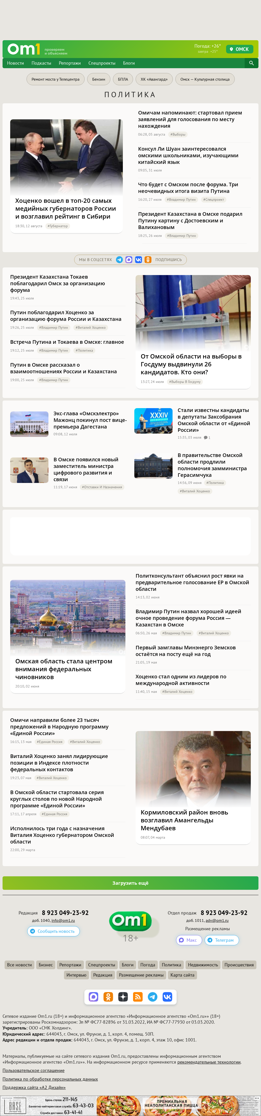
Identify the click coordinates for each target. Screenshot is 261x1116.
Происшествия (239, 965)
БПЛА (123, 79)
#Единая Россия (49, 741)
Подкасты (41, 63)
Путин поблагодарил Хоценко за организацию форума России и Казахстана (66, 315)
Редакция (102, 975)
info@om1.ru (63, 920)
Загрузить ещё (130, 883)
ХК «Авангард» (154, 79)
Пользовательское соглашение (33, 1070)
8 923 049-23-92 (65, 913)
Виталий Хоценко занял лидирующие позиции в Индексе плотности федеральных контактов (59, 763)
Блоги (129, 63)
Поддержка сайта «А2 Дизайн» (34, 1087)
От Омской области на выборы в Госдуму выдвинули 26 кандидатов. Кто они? (191, 364)
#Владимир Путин (181, 199)
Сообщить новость (56, 931)
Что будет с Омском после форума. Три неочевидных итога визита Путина (188, 187)
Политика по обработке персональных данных (50, 1079)
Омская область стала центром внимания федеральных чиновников (63, 669)
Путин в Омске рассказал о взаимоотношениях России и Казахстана (63, 368)
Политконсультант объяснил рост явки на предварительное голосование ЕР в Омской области (192, 582)
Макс (192, 940)
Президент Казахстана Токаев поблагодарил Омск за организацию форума (57, 283)
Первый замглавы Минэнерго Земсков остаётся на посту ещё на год (186, 650)
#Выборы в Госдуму (185, 381)
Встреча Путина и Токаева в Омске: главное (67, 342)
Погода (147, 965)
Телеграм (224, 940)
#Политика (84, 350)
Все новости (19, 965)
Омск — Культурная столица (205, 79)
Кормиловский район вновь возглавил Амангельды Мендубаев (184, 820)
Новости (15, 63)
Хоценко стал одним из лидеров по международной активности (181, 679)
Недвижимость (203, 965)
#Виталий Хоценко (91, 327)
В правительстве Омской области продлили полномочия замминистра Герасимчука (212, 465)
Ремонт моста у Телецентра (56, 79)
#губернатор (58, 226)
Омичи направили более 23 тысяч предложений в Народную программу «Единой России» (59, 727)
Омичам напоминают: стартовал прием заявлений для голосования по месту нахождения (190, 119)
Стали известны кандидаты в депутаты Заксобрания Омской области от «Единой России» (214, 420)
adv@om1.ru (217, 920)
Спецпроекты (101, 63)
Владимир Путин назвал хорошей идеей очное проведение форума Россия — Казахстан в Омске (188, 618)
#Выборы (178, 134)
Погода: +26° (207, 48)
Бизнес (46, 965)
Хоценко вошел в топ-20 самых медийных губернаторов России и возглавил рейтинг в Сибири (65, 208)
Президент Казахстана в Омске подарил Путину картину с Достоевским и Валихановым (190, 221)
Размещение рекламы (141, 975)
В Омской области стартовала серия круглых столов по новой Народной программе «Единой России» (57, 799)
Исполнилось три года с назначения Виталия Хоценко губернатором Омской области (62, 835)
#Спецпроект (213, 199)
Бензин (98, 79)
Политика (171, 965)
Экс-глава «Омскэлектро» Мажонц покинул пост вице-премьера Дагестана (90, 420)
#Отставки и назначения (102, 487)
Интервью (76, 975)
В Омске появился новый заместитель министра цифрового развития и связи (86, 469)
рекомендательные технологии (209, 1062)
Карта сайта (182, 975)
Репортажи (70, 63)
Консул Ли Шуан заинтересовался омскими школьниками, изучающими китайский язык (188, 155)
